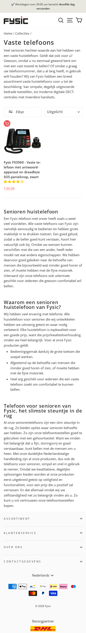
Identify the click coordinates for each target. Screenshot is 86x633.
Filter (19, 112)
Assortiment (17, 518)
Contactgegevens (22, 561)
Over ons (13, 547)
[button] (14, 181)
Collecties (22, 33)
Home (8, 33)
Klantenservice (20, 533)
